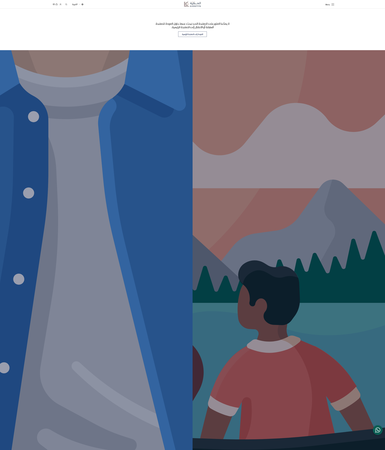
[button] (82, 4)
